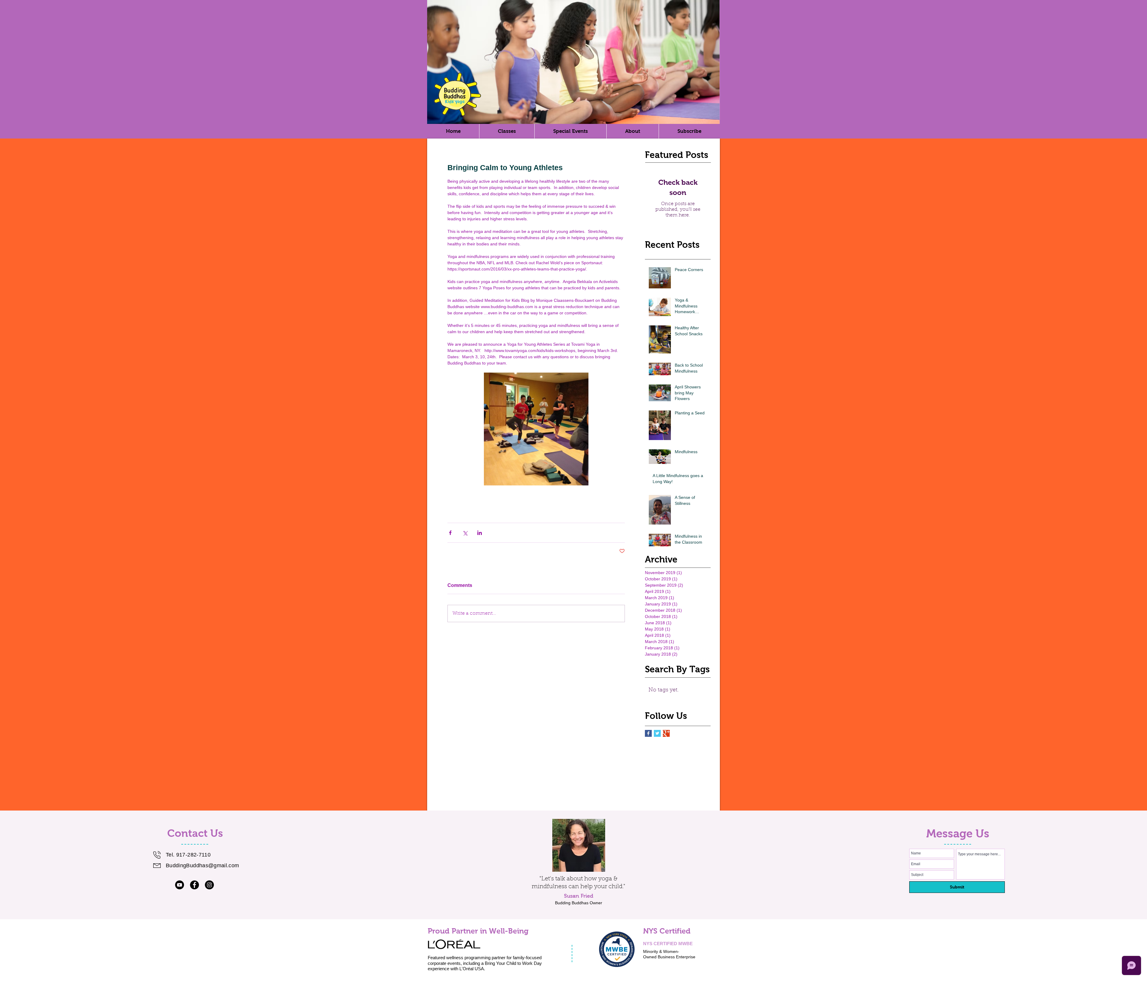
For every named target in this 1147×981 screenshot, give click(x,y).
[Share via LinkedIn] (479, 533)
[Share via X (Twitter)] (465, 533)
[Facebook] (194, 884)
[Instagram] (209, 884)
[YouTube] (179, 884)
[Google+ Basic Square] (666, 733)
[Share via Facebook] (450, 533)
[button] (632, 131)
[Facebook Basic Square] (648, 733)
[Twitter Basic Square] (657, 733)
